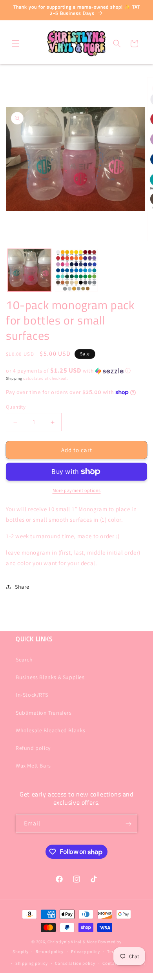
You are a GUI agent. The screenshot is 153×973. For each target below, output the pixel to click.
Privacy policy (85, 951)
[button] (15, 43)
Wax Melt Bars (33, 765)
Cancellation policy (75, 963)
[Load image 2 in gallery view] (76, 270)
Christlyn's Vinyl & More (72, 941)
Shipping (14, 378)
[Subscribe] (128, 823)
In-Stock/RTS (32, 694)
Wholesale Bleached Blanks (51, 730)
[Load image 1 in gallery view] (29, 270)
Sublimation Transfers (44, 712)
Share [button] (22, 586)
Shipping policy (31, 963)
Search (24, 659)
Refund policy (33, 747)
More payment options (77, 490)
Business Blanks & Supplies (50, 677)
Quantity (16, 407)
